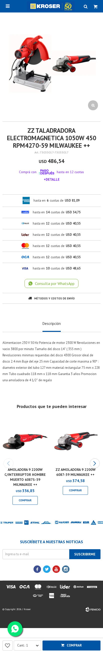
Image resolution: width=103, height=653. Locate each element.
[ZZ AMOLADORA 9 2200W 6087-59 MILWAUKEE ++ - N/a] (75, 441)
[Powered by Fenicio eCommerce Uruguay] (93, 609)
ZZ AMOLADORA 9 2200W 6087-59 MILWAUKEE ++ (76, 472)
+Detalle (52, 179)
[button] (94, 463)
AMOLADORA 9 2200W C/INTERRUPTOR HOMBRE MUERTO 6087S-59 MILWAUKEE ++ (25, 477)
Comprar (74, 645)
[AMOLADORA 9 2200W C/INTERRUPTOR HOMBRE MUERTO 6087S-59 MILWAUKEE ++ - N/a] (25, 441)
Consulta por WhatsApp (54, 283)
